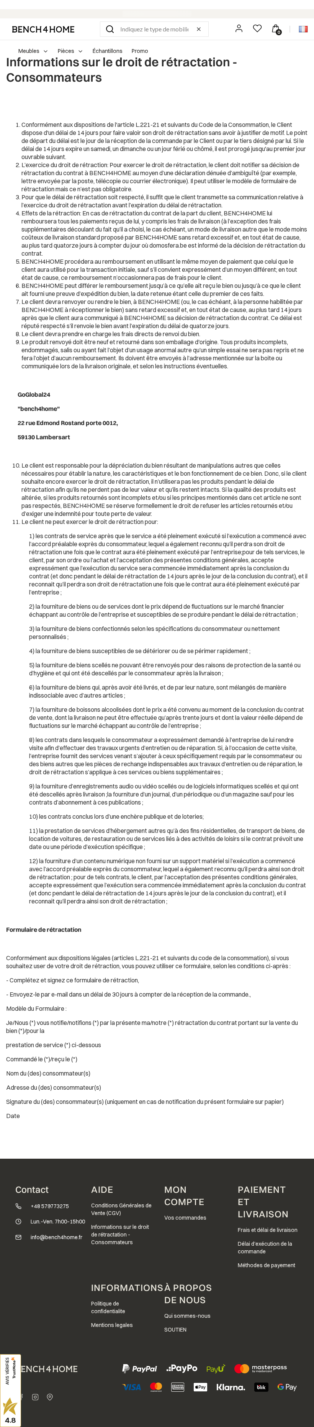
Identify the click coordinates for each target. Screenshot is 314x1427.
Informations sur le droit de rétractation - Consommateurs (120, 1234)
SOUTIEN (175, 1329)
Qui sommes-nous (187, 1315)
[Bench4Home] (49, 1397)
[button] (110, 29)
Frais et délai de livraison (268, 1230)
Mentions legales (112, 1325)
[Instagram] (35, 1397)
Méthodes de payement (266, 1265)
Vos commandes (185, 1217)
